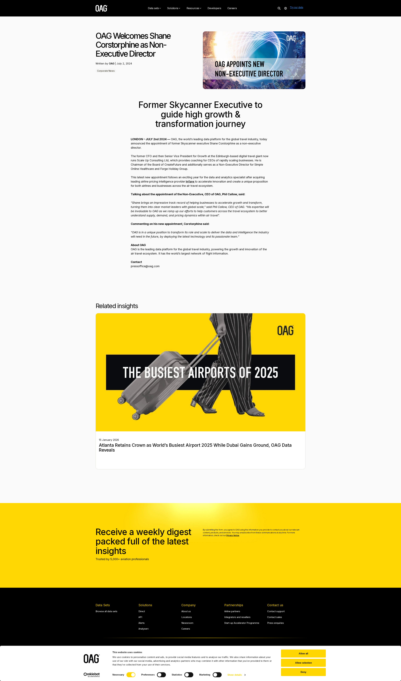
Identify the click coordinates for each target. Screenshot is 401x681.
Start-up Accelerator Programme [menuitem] (241, 623)
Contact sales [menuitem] (274, 617)
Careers (232, 8)
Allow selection (303, 662)
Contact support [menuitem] (276, 611)
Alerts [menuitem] (141, 623)
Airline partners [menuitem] (232, 611)
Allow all (303, 653)
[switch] (161, 674)
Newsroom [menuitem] (187, 623)
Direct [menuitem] (141, 611)
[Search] (279, 8)
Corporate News (106, 70)
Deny (303, 672)
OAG (112, 63)
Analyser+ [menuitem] (143, 629)
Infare (190, 181)
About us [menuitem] (186, 611)
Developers (214, 8)
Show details (234, 674)
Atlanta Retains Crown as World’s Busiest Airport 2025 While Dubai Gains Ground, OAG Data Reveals (195, 448)
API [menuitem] (140, 617)
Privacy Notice (232, 535)
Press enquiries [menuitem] (275, 623)
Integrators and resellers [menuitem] (237, 617)
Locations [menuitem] (186, 617)
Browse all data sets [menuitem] (106, 611)
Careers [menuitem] (185, 629)
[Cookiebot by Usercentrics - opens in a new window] (91, 675)
